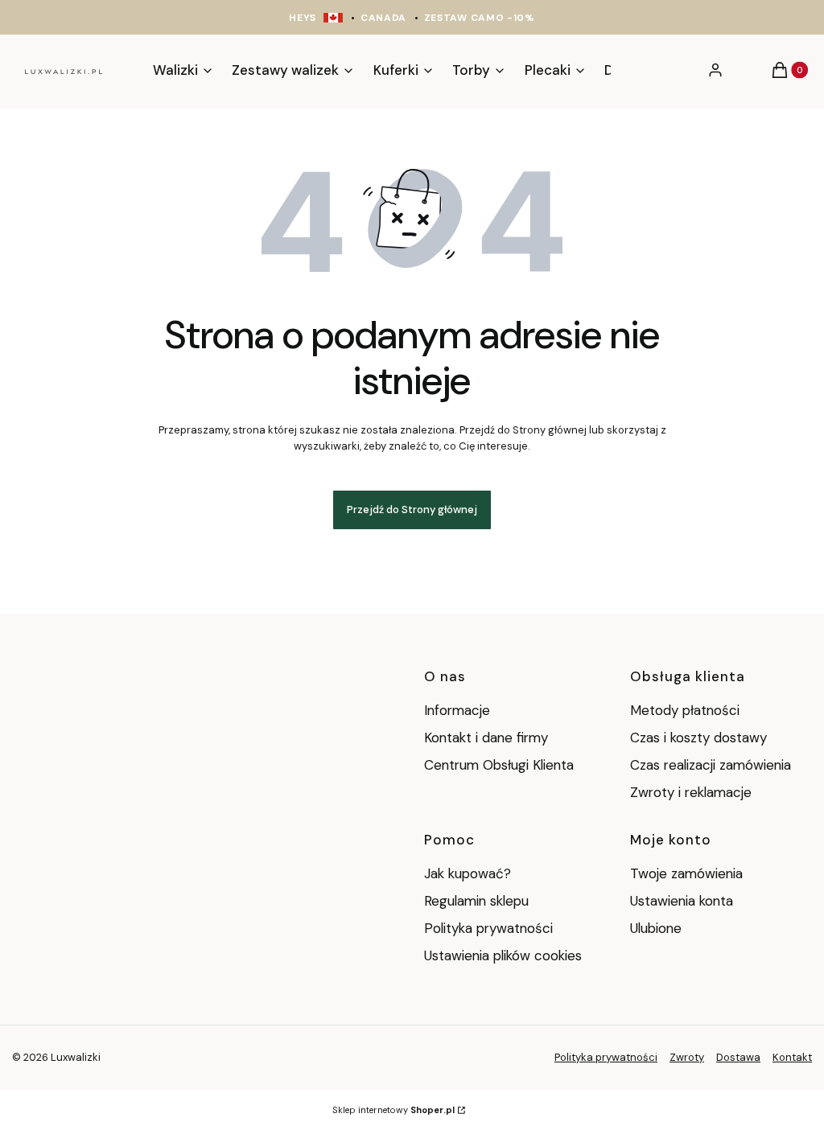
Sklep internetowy (393, 1110)
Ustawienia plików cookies (505, 955)
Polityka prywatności (488, 928)
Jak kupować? (467, 873)
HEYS (302, 17)
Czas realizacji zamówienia (710, 765)
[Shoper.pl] (106, 1057)
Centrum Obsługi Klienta (499, 765)
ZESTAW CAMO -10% (479, 17)
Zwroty (687, 1057)
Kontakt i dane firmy (486, 737)
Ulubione (656, 928)
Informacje (457, 710)
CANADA (383, 17)
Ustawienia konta (681, 901)
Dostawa (738, 1057)
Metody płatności (685, 710)
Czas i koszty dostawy (698, 737)
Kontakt (792, 1057)
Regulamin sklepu (476, 901)
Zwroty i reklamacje (691, 792)
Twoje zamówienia (686, 873)
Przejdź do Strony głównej (412, 509)
